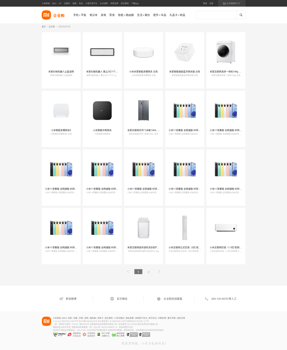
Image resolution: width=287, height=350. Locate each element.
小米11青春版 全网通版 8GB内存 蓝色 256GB (110, 247)
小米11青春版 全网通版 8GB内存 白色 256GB (151, 188)
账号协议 (153, 317)
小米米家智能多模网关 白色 (143, 71)
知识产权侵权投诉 (99, 330)
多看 (81, 317)
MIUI (54, 3)
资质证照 (114, 3)
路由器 (93, 317)
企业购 (52, 27)
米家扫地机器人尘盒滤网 (61, 71)
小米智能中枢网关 (102, 130)
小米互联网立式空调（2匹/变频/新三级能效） (192, 247)
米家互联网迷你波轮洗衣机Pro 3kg (145, 247)
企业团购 (104, 3)
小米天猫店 (119, 317)
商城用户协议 (141, 317)
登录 (205, 3)
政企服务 (109, 317)
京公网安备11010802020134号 (112, 321)
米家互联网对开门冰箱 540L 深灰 (144, 130)
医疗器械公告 (152, 324)
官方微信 (122, 299)
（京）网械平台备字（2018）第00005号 (71, 324)
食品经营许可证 (126, 327)
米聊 (75, 317)
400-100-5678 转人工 (224, 299)
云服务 (67, 3)
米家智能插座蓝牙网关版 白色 (184, 71)
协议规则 (125, 3)
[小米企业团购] (46, 15)
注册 (211, 3)
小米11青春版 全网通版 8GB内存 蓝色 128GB (110, 188)
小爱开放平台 (91, 3)
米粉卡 (100, 317)
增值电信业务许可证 (62, 327)
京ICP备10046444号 (88, 321)
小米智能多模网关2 (61, 130)
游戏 (86, 317)
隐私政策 (130, 317)
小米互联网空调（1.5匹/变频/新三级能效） (232, 247)
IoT (60, 3)
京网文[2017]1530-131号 (137, 321)
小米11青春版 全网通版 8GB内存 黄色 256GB (69, 247)
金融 (74, 3)
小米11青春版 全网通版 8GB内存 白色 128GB (192, 130)
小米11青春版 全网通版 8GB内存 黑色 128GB (69, 188)
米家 (70, 317)
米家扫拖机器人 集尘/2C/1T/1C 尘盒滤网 (107, 71)
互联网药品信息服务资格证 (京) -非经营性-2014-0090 (114, 324)
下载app (135, 3)
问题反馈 (162, 317)
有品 (81, 3)
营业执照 (142, 324)
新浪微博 (71, 299)
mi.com (58, 321)
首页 (44, 26)
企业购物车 (232, 3)
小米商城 (46, 3)
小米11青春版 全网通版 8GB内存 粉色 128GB (233, 130)
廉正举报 (172, 317)
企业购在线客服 (173, 299)
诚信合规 (181, 317)
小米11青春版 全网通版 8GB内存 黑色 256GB (233, 188)
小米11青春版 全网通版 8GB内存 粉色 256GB (192, 188)
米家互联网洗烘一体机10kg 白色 (226, 71)
